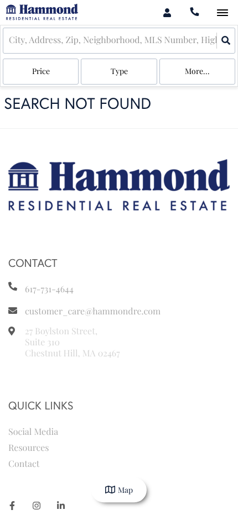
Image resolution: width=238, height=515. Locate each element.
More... (197, 71)
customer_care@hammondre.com (93, 311)
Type (119, 71)
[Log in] (166, 12)
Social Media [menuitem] (33, 432)
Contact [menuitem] (23, 464)
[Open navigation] (222, 13)
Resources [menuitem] (28, 448)
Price (41, 71)
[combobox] (10, 40)
